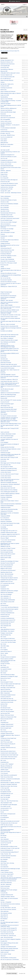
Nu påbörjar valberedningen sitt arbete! (8, 433)
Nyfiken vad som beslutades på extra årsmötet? (10, 821)
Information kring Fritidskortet (6, 110)
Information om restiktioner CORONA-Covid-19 (10, 310)
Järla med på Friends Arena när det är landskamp (10, 903)
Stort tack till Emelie (5, 205)
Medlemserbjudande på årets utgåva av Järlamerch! (11, 93)
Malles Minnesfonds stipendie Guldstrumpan (9, 948)
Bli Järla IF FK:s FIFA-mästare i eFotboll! (9, 262)
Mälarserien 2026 (4, 71)
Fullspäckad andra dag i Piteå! (7, 709)
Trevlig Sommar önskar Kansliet (7, 702)
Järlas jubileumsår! (4, 915)
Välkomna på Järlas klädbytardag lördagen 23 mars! (11, 423)
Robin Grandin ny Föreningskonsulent (8, 813)
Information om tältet (5, 201)
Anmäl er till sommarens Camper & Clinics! (9, 316)
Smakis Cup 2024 (4, 172)
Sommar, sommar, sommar (6, 121)
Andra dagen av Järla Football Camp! (8, 687)
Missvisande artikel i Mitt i (6, 464)
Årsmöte (2, 811)
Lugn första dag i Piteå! (5, 713)
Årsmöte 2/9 (3, 372)
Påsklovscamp (3, 89)
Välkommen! (3, 955)
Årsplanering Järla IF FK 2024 (6, 188)
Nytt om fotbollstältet (5, 198)
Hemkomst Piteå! (4, 704)
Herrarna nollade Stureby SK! (6, 767)
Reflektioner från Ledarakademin (7, 592)
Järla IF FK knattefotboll (5, 795)
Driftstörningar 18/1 (4, 343)
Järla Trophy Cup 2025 (5, 149)
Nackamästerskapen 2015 (6, 623)
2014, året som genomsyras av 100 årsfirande (10, 959)
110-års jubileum (4, 140)
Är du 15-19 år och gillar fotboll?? (7, 874)
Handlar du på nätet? (5, 952)
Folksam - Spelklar (4, 653)
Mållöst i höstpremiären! (5, 693)
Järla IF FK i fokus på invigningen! (7, 711)
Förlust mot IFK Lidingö (5, 771)
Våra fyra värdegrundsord (5, 519)
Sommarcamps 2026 (5, 67)
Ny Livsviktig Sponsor (5, 517)
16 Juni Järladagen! (4, 442)
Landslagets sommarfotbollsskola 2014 (8, 946)
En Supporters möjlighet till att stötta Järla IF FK (10, 534)
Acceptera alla (22, 973)
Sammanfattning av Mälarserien (7, 69)
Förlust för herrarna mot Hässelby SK (8, 743)
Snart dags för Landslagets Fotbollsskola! (9, 784)
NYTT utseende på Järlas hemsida (7, 583)
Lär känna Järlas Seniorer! (6, 472)
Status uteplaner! (4, 414)
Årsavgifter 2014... (4, 941)
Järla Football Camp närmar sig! (7, 698)
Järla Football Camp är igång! (6, 691)
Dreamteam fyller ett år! (5, 614)
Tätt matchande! (4, 705)
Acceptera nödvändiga (12, 973)
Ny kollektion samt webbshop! (6, 330)
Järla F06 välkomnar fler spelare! (7, 389)
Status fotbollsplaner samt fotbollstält (8, 342)
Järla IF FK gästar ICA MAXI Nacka (8, 638)
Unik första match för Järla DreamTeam (8, 536)
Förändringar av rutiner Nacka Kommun (8, 880)
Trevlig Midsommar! (4, 722)
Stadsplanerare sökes (5, 588)
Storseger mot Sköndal (5, 663)
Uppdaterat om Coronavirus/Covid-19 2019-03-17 (10, 392)
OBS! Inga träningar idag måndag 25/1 (8, 336)
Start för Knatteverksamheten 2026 (7, 76)
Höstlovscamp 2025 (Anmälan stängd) (8, 112)
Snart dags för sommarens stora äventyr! (9, 415)
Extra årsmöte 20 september (6, 279)
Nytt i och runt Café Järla (5, 278)
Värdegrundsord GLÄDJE (5, 507)
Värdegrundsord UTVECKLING (7, 511)
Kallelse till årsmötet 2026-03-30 (7, 80)
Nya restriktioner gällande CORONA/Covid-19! (10, 353)
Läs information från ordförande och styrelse (9, 183)
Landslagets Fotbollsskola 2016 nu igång (9, 532)
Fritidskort (2, 82)
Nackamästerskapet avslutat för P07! (8, 620)
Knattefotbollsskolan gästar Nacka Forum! (9, 579)
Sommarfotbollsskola (5, 905)
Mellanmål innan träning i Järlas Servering (9, 786)
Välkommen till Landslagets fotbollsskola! (9, 482)
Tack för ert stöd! (4, 158)
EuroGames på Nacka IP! (6, 696)
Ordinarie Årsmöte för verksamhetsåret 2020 (9, 326)
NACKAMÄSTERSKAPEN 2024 (7, 165)
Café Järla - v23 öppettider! (6, 902)
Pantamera (3, 234)
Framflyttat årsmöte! (5, 390)
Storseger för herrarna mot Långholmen (8, 656)
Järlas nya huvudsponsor (5, 223)
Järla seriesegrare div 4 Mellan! (7, 466)
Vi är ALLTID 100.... (4, 892)
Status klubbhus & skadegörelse (7, 338)
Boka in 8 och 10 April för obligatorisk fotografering (10, 939)
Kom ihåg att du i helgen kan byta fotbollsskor (10, 239)
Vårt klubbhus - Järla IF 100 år (7, 876)
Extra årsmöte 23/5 (4, 450)
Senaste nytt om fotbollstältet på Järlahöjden (9, 203)
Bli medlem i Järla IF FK (5, 133)
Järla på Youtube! (4, 670)
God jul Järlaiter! (4, 138)
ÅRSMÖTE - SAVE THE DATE (7, 300)
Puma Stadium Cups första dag (7, 931)
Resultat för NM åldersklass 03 (7, 850)
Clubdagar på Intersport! (5, 243)
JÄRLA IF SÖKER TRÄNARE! (7, 305)
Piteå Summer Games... (5, 888)
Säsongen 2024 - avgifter (5, 190)
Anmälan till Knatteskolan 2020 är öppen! (9, 409)
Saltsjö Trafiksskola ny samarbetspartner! (9, 775)
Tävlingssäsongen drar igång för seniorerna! (9, 577)
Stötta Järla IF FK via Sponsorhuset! (8, 117)
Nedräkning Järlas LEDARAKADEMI (8, 599)
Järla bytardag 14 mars (5, 405)
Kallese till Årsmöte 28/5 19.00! (7, 407)
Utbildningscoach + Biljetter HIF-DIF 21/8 (9, 286)
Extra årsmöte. (3, 461)
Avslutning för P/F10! (5, 616)
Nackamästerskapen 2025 (6, 115)
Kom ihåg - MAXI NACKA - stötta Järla (8, 907)
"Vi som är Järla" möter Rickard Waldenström (9, 607)
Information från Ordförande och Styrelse (9, 200)
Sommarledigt (3, 527)
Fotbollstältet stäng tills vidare (6, 214)
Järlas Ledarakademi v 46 (6, 598)
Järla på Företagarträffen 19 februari (8, 950)
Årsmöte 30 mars (4, 129)
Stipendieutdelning (4, 97)
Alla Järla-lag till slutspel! (5, 707)
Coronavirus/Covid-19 (5, 401)
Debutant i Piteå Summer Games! (7, 715)
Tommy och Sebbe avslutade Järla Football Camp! (10, 683)
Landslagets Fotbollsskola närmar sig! (8, 747)
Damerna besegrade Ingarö (6, 728)
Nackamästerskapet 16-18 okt (6, 610)
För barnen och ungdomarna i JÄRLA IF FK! (9, 379)
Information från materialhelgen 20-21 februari (9, 561)
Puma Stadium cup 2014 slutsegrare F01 (9, 930)
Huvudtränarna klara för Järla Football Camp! (9, 754)
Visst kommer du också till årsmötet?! (8, 570)
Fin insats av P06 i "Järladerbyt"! (7, 764)
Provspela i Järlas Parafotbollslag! (7, 259)
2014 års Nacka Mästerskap (6, 882)
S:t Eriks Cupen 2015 (5, 788)
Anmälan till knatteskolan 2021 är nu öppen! (9, 340)
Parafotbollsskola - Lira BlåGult (7, 236)
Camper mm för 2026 (5, 95)
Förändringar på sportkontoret (6, 87)
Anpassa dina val (5, 970)
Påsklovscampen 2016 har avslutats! (8, 553)
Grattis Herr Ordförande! (5, 740)
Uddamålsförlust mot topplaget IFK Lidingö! (9, 676)
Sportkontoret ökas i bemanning (7, 187)
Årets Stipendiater (4, 859)
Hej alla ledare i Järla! (5, 459)
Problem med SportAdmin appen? (7, 403)
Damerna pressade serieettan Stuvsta (8, 751)
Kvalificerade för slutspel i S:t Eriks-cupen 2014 (10, 848)
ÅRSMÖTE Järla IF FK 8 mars (7, 581)
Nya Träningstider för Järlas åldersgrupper (9, 804)
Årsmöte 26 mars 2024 (5, 181)
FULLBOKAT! (3, 587)
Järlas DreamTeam (4, 844)
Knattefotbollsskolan (5, 762)
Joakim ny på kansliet (5, 432)
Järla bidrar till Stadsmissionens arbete (8, 640)
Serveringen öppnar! (4, 799)
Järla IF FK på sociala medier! (6, 742)
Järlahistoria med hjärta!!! (6, 103)
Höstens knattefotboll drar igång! (7, 435)
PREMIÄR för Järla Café (5, 546)
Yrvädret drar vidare (4, 499)
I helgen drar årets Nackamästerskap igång (9, 509)
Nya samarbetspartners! (5, 360)
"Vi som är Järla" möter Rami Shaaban (8, 642)
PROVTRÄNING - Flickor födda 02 (7, 631)
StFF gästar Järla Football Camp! (7, 685)
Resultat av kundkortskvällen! (6, 495)
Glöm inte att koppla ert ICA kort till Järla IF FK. (10, 50)
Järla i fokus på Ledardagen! (6, 594)
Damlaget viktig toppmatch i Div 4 (7, 60)
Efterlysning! (3, 819)
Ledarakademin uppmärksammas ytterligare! (9, 590)
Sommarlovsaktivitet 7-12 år (6, 808)
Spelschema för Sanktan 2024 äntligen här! (9, 179)
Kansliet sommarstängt (5, 886)
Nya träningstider (4, 815)
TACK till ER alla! (4, 864)
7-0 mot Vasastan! (4, 773)
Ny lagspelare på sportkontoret (7, 160)
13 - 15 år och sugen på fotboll (7, 525)
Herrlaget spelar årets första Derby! (7, 447)
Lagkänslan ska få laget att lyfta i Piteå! (8, 716)
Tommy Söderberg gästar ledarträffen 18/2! (9, 491)
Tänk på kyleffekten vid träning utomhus (8, 957)
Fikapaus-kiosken (4, 174)
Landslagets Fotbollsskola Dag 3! (7, 733)
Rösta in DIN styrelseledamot (6, 566)
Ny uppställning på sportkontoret (7, 216)
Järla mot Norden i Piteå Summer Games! (9, 756)
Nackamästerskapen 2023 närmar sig (8, 212)
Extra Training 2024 (4, 177)
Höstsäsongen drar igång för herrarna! (8, 694)
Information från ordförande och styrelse (8, 255)
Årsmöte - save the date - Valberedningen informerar (11, 192)
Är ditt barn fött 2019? (5, 85)
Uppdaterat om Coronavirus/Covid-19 (8, 396)
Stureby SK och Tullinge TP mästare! (8, 548)
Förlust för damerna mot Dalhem (7, 658)
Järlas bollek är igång (5, 645)
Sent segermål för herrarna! (6, 669)
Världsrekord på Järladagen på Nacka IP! (9, 470)
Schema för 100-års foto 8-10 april (7, 933)
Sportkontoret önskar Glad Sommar (7, 63)
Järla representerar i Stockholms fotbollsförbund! (10, 484)
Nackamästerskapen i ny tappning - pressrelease (10, 782)
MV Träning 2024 (4, 176)
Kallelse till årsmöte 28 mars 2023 (7, 250)
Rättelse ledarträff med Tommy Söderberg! (9, 489)
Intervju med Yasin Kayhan (6, 555)
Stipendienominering (4, 209)
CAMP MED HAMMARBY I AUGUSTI (8, 374)
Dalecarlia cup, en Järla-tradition (7, 144)
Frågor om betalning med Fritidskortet (8, 91)
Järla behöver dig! (4, 358)
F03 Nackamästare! (4, 605)
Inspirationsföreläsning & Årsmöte (7, 131)
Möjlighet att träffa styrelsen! (6, 568)
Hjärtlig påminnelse (4, 142)
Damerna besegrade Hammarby (7, 552)
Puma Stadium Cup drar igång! (7, 550)
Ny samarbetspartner (5, 585)
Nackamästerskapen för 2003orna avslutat (9, 846)
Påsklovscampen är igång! (6, 557)
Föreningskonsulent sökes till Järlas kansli (9, 823)
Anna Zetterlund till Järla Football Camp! (8, 700)
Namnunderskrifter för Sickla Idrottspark (8, 295)
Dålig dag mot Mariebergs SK (6, 765)
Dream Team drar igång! (5, 789)
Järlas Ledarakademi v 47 (6, 596)
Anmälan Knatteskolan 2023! (6, 251)
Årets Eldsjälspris (4, 918)
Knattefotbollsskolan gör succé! (7, 793)
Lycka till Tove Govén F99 (6, 842)
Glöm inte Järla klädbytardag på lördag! (8, 394)
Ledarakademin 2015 (5, 667)
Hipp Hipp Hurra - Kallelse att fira (7, 84)
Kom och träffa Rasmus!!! (6, 78)
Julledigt (2, 266)
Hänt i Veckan (3, 603)
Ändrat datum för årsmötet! (6, 362)
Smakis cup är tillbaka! (5, 230)
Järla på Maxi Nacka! (5, 944)
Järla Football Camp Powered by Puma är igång (10, 523)
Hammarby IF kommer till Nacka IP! (8, 563)
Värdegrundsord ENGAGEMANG (7, 505)
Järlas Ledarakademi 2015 (6, 625)
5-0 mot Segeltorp (4, 649)
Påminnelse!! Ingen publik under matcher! (9, 364)
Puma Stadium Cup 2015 (5, 806)
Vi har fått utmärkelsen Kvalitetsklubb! (8, 127)
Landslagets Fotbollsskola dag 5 (7, 724)
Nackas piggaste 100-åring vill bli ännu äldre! (9, 942)
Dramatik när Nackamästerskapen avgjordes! (9, 609)
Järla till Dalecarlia (4, 528)
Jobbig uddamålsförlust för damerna (8, 629)
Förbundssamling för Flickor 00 (7, 841)
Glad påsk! (3, 237)
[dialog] (14, 968)
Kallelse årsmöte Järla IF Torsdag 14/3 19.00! (9, 428)
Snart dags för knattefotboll (6, 541)
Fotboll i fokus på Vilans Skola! (7, 776)
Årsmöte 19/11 (3, 355)
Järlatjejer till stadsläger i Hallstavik (7, 896)
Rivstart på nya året (4, 264)
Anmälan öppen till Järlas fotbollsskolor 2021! (9, 334)
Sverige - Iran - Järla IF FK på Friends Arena (9, 800)
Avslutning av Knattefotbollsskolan (7, 612)
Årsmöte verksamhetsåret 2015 (7, 564)
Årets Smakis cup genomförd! (6, 437)
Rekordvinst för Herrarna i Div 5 (7, 62)
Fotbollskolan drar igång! (5, 452)
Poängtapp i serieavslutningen (6, 633)
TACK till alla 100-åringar (5, 857)
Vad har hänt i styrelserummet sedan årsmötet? (10, 218)
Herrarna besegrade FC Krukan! (7, 682)
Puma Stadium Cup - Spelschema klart (8, 935)
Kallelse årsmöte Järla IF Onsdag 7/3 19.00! (9, 457)
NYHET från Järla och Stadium (7, 824)
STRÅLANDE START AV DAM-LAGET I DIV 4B (10, 73)
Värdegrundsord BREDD (5, 515)
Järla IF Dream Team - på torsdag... (8, 863)
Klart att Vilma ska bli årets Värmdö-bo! (8, 909)
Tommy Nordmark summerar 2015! (7, 601)
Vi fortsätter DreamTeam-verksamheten (8, 855)
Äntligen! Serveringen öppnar (6, 292)
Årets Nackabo (3, 835)
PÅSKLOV (3, 559)
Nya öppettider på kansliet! (6, 791)
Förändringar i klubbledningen (6, 497)
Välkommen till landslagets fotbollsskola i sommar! (11, 449)
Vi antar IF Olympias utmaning (7, 872)
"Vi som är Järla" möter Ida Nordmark (8, 539)
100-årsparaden (4, 861)
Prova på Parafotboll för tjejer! (6, 220)
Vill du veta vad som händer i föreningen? (9, 222)
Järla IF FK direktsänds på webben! (8, 674)
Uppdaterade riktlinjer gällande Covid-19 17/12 (10, 348)
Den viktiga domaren (5, 810)
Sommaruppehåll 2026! (5, 65)
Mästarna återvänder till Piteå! (6, 718)
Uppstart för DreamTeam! (5, 689)
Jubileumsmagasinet (5, 870)
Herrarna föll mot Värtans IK (6, 651)
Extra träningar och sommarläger (7, 228)
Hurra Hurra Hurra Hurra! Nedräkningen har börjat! (10, 868)
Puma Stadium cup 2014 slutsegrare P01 (9, 928)
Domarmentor (3, 113)
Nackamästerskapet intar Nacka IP (7, 622)
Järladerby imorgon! (4, 769)
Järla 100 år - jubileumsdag (6, 884)
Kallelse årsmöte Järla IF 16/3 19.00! (8, 488)
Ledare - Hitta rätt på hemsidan (7, 937)
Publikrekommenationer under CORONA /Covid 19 (10, 366)
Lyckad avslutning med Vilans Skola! (8, 758)
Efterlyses (3, 900)
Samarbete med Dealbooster (6, 123)
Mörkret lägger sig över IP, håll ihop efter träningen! (11, 462)
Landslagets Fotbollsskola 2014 (7, 894)
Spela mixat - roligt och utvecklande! (8, 324)
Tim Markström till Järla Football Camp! (8, 738)
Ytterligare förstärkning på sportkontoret (8, 185)
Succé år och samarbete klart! (6, 137)
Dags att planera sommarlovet (6, 575)
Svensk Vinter (3, 837)
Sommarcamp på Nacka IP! (6, 248)
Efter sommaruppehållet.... (6, 119)
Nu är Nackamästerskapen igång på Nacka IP (10, 852)
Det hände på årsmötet (5, 293)
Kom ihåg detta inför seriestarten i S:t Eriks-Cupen (10, 314)
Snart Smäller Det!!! (4, 866)
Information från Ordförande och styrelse (8, 156)
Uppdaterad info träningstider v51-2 (7, 154)
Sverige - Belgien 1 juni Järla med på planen (9, 898)
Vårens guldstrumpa (4, 911)
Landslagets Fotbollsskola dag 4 (7, 726)
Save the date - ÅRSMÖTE (6, 257)
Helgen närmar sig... (4, 916)
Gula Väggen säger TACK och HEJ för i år (9, 530)
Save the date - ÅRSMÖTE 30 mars (8, 135)
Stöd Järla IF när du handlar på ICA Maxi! (9, 468)
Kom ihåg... (3, 920)
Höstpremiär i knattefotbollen (6, 521)
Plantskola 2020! (4, 398)
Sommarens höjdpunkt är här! (6, 74)
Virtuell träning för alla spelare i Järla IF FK (9, 381)
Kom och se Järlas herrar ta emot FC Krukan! (9, 474)
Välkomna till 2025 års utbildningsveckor (8, 108)
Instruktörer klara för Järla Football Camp (9, 753)
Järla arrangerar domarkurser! (6, 486)
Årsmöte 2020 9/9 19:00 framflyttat (7, 368)
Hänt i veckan (3, 647)
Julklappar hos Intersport (5, 268)
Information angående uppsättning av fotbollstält (10, 493)
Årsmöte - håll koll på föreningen (7, 574)
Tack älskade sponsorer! (5, 146)
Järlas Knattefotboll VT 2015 (6, 802)
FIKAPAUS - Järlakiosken (6, 170)
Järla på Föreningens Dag (6, 634)
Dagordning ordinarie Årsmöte (6, 572)
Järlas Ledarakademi (5, 839)
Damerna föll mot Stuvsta (6, 678)
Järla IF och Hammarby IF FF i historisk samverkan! (11, 400)
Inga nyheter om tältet (5, 211)
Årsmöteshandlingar (4, 241)
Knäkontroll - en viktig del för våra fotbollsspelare (10, 778)
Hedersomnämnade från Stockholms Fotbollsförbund (11, 503)
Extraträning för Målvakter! (6, 253)
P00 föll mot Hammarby (5, 745)
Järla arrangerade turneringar (6, 913)
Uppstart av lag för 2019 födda (6, 98)
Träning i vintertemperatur (6, 196)
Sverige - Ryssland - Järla (6, 853)
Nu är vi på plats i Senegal (6, 954)
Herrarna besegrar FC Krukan (6, 731)
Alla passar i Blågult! (5, 538)
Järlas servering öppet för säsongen (8, 232)
